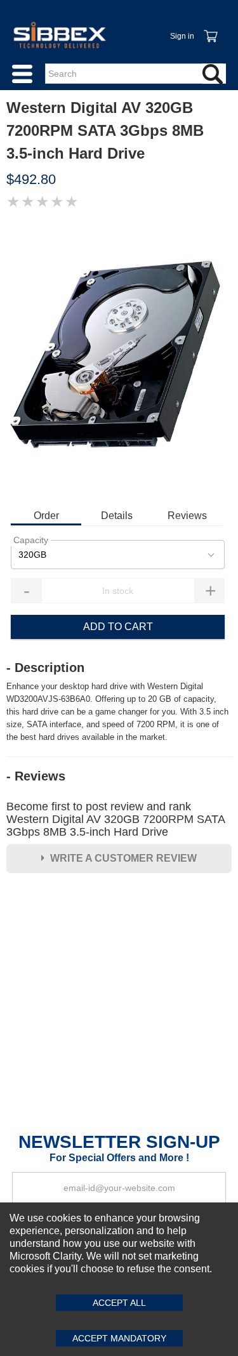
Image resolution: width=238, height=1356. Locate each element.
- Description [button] (45, 667)
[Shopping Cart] (210, 29)
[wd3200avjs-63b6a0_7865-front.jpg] (119, 357)
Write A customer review (123, 858)
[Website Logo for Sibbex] (59, 34)
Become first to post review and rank (115, 819)
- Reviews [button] (35, 776)
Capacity (30, 540)
